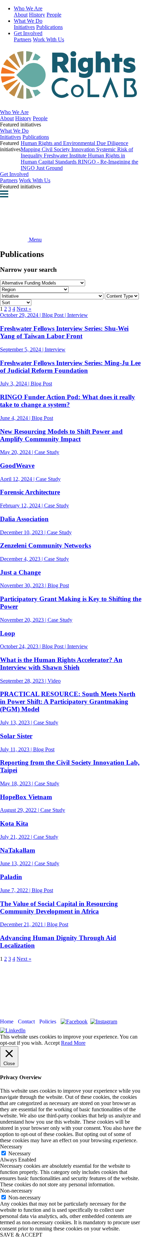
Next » (24, 309)
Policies (47, 1021)
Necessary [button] (11, 1146)
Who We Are (28, 8)
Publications (49, 27)
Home (6, 1021)
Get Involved (28, 33)
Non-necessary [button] (16, 1191)
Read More (73, 1043)
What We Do (28, 21)
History (37, 15)
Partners (22, 39)
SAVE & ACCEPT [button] (21, 1235)
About (21, 15)
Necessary (19, 1153)
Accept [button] (52, 1043)
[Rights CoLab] (71, 95)
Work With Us (48, 39)
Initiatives (24, 27)
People (54, 15)
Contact (26, 1021)
